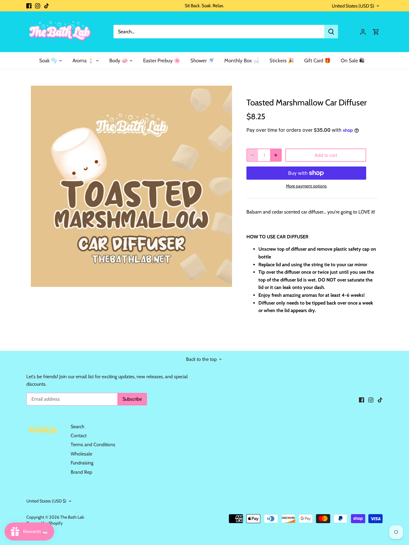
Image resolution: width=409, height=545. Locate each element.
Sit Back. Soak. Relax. (204, 5)
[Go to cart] (376, 31)
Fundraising (82, 463)
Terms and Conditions (93, 444)
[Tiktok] (46, 5)
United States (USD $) (353, 6)
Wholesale (81, 454)
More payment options (306, 186)
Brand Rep (81, 472)
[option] (131, 186)
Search (77, 426)
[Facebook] (28, 5)
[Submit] (331, 31)
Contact (79, 435)
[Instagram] (37, 5)
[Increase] (275, 155)
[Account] (362, 31)
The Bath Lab (72, 517)
